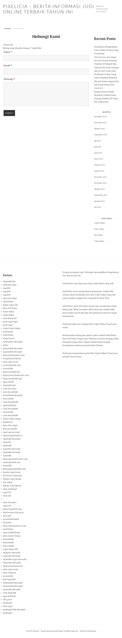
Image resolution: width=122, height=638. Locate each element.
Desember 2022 (100, 177)
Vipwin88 (7, 445)
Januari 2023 (99, 171)
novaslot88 (8, 368)
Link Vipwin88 (9, 593)
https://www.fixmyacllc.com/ (16, 375)
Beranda (7, 28)
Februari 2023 (99, 165)
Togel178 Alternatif (11, 449)
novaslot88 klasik (11, 519)
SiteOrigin (92, 631)
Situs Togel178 (9, 573)
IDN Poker (83, 306)
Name (8, 52)
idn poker (7, 522)
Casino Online (99, 223)
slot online (8, 482)
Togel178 (7, 442)
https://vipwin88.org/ (12, 378)
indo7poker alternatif (12, 342)
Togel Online (99, 241)
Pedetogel (88, 272)
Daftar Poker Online (12, 419)
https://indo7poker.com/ (14, 355)
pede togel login (10, 322)
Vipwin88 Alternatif (12, 563)
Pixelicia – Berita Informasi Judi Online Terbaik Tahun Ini (48, 9)
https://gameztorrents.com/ (15, 459)
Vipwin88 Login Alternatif (14, 559)
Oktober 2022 (99, 189)
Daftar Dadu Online (11, 328)
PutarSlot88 (8, 539)
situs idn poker (10, 502)
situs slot (7, 496)
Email (8, 65)
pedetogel (7, 603)
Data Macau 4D (10, 318)
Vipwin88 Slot (9, 281)
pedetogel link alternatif (14, 609)
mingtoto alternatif (11, 553)
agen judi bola (9, 596)
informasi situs (10, 285)
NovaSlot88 (8, 412)
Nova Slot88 (8, 399)
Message (9, 79)
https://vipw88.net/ (11, 372)
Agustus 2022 (99, 201)
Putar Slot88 (8, 546)
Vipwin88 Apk (9, 385)
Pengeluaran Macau (12, 358)
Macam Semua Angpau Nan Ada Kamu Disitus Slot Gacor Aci (106, 84)
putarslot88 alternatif (12, 348)
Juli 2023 (97, 141)
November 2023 (100, 123)
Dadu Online (8, 312)
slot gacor (7, 599)
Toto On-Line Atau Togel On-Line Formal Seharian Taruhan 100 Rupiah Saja (105, 60)
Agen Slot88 (8, 382)
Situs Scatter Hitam (11, 536)
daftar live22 (9, 338)
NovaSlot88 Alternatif (12, 395)
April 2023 (98, 153)
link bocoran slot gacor (13, 512)
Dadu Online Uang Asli (103, 283)
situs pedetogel (10, 489)
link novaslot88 (10, 429)
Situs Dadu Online (98, 295)
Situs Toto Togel (10, 425)
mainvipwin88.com (11, 462)
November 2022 (100, 183)
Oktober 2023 (99, 129)
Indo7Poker (8, 301)
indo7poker (8, 332)
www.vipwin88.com (12, 365)
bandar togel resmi (11, 472)
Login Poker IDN (10, 549)
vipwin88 (7, 456)
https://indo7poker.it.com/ (14, 526)
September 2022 (100, 195)
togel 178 (7, 492)
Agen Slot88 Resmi (11, 532)
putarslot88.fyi (9, 405)
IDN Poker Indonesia (12, 475)
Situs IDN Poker (10, 308)
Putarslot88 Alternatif (13, 583)
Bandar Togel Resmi (12, 479)
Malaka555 (8, 422)
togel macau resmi (11, 432)
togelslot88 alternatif (12, 352)
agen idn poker (10, 298)
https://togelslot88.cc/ (13, 435)
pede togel (8, 325)
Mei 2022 (97, 207)
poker (5, 345)
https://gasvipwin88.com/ (14, 469)
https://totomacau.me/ (13, 566)
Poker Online (99, 229)
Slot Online (101, 11)
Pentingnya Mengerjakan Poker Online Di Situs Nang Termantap (106, 50)
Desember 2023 (100, 117)
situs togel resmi (10, 362)
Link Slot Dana (9, 389)
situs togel (7, 606)
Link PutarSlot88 (10, 402)
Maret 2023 (98, 159)
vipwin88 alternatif (11, 439)
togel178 (6, 288)
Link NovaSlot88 (10, 392)
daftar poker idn (10, 305)
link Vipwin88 (9, 579)
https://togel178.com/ (12, 509)
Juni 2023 (98, 147)
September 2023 (100, 135)
